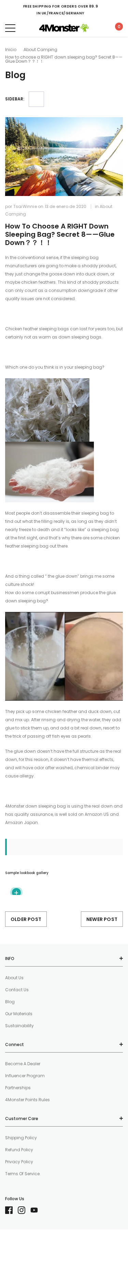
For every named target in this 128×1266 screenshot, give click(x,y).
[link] (11, 1210)
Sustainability (19, 1026)
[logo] (64, 28)
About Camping (40, 49)
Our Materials (18, 1014)
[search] (27, 27)
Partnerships (18, 1088)
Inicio (10, 49)
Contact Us (17, 990)
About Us (14, 978)
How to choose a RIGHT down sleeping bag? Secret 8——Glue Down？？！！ (60, 234)
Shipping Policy (21, 1138)
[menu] (10, 28)
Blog (10, 1002)
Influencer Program (25, 1076)
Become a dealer (22, 1064)
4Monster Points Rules (27, 1100)
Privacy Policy (19, 1162)
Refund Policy (19, 1150)
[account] (99, 27)
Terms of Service (22, 1174)
